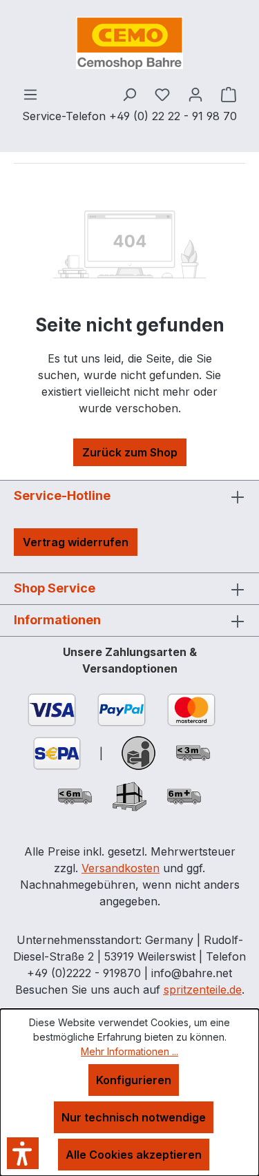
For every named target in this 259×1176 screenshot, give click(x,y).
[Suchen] (129, 94)
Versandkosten (120, 868)
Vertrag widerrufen (75, 542)
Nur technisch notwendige (133, 1117)
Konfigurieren (133, 1080)
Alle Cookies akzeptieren (134, 1154)
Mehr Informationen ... (129, 1051)
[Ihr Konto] (195, 94)
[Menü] (30, 94)
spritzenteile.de (203, 989)
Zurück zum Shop (130, 452)
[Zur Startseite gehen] (129, 43)
